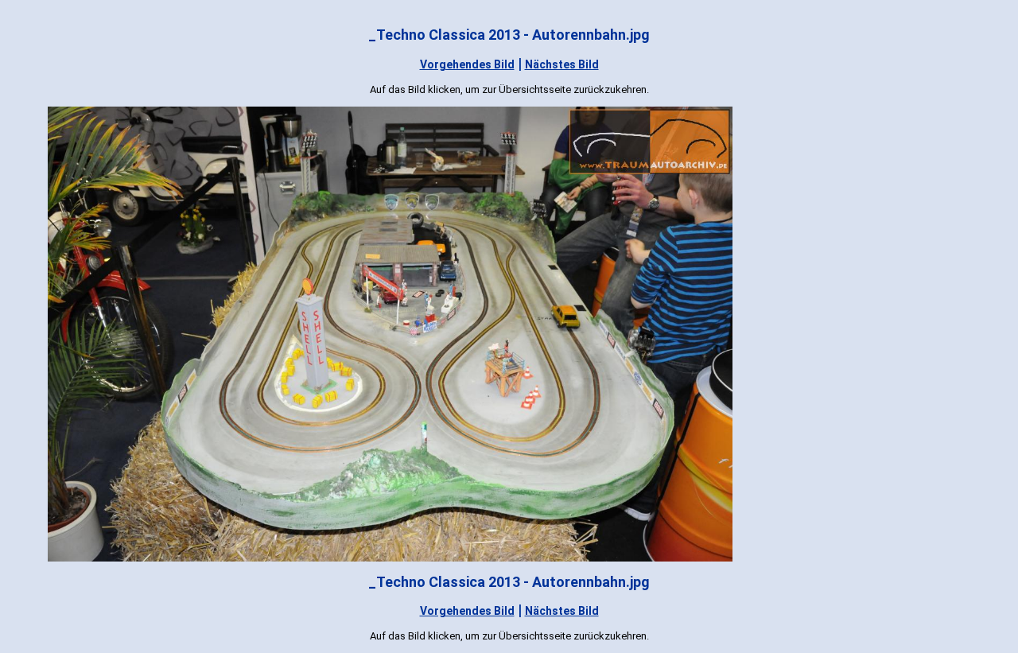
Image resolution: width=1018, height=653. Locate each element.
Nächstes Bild (562, 64)
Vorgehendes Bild (467, 64)
